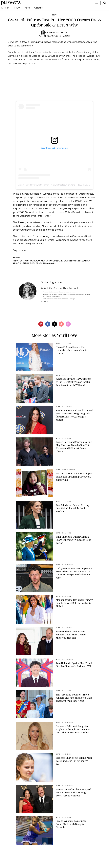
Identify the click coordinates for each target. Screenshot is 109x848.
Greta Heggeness (58, 32)
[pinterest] (40, 324)
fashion (5, 8)
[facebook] (47, 324)
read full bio (45, 301)
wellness (39, 8)
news (54, 15)
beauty (17, 8)
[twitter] (54, 324)
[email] (68, 324)
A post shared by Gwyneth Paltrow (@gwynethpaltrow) (42, 185)
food (27, 8)
